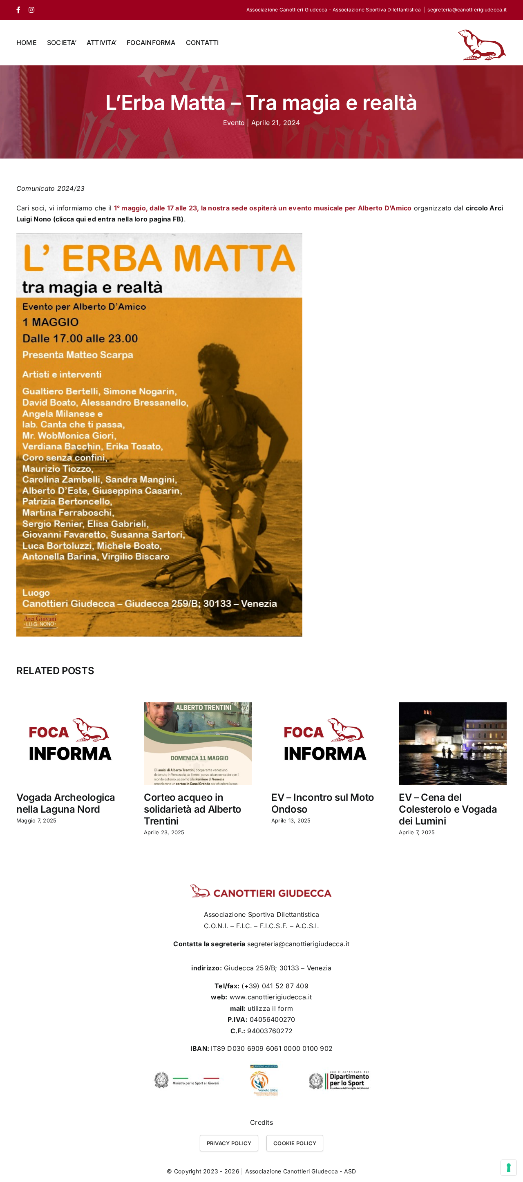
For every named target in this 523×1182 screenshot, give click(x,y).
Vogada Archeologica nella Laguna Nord (65, 803)
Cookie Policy (294, 1143)
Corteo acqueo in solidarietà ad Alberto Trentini (192, 809)
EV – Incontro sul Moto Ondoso (322, 803)
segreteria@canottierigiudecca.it (467, 10)
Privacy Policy (229, 1143)
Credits (261, 1122)
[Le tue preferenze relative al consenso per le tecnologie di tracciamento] (508, 1167)
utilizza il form (270, 1008)
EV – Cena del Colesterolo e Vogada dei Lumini (448, 809)
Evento (234, 122)
